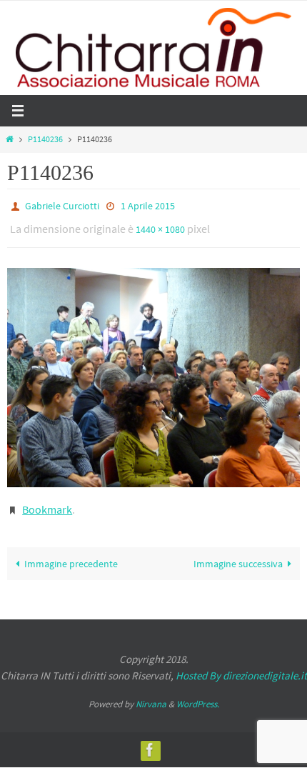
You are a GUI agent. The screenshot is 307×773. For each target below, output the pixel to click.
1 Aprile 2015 (148, 205)
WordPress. (197, 694)
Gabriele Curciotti (62, 205)
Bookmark (47, 501)
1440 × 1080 (160, 225)
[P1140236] (153, 371)
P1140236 (45, 139)
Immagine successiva (238, 553)
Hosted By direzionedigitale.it (241, 665)
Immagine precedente (71, 553)
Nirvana (151, 694)
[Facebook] (150, 740)
